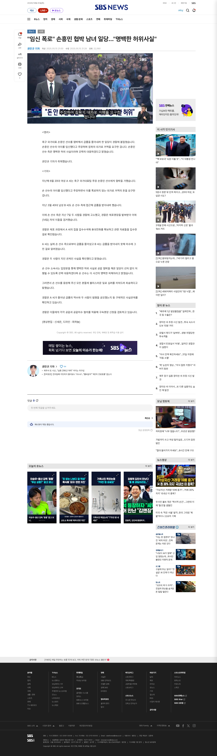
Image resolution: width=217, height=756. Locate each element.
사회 (61, 19)
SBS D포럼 (178, 702)
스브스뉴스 (129, 695)
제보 (151, 680)
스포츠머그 (129, 677)
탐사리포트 (105, 698)
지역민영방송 (163, 725)
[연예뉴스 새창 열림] (176, 110)
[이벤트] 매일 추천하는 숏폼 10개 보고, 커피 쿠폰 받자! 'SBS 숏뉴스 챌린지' (75, 659)
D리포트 (104, 691)
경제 (53, 19)
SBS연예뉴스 (179, 695)
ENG (165, 3)
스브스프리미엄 (179, 672)
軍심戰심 (79, 677)
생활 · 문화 (31, 695)
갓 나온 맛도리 (130, 700)
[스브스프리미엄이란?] (178, 527)
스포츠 (89, 19)
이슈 (29, 709)
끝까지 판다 (105, 703)
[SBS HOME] (193, 3)
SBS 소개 (32, 726)
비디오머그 (129, 672)
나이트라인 (56, 698)
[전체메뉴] (29, 19)
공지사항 (153, 710)
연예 (98, 19)
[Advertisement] (90, 447)
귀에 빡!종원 (129, 680)
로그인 (174, 3)
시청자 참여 (49, 726)
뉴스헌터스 (56, 680)
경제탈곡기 (159, 550)
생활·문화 (78, 19)
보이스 (78, 696)
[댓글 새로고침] (37, 400)
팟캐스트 (177, 680)
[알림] (194, 10)
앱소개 (152, 695)
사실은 (103, 677)
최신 (29, 677)
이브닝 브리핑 (81, 680)
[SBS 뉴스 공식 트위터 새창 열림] (188, 725)
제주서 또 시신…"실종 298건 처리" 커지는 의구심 (64, 370)
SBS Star (178, 699)
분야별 (29, 672)
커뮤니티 (177, 684)
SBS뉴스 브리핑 (82, 700)
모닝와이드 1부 (57, 684)
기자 (151, 691)
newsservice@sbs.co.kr (109, 740)
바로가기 (153, 672)
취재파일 (108, 19)
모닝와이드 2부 (57, 687)
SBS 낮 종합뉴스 (82, 703)
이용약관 (71, 726)
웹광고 (61, 726)
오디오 (78, 688)
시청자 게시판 (155, 702)
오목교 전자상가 (131, 703)
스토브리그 (129, 687)
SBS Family (145, 725)
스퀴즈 (176, 687)
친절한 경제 (105, 684)
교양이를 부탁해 (131, 684)
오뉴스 (54, 695)
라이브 (152, 684)
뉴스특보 (55, 705)
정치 (45, 19)
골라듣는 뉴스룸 (82, 693)
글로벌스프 (159, 534)
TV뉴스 (119, 19)
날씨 (151, 677)
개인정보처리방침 (85, 726)
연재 (102, 672)
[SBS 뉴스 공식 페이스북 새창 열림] (183, 725)
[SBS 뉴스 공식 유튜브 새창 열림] (177, 725)
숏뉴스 (152, 687)
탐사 (102, 707)
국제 (68, 19)
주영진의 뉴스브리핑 (59, 691)
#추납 (180, 10)
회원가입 (184, 3)
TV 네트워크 (32, 705)
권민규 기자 (48, 366)
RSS (151, 698)
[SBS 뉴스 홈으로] (111, 7)
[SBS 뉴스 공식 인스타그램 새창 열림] (194, 725)
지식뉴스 (177, 677)
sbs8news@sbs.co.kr (113, 736)
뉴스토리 (55, 702)
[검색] (188, 10)
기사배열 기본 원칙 (135, 742)
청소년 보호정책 (150, 742)
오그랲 (158, 566)
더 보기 (147, 465)
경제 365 (104, 687)
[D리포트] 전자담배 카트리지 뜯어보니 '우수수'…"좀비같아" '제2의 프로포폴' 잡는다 (78, 374)
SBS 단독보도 (106, 680)
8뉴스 (37, 19)
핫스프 (158, 582)
